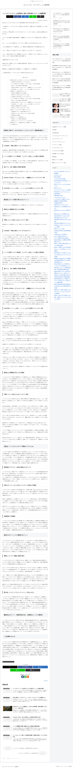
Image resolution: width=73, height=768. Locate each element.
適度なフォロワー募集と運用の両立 (19, 118)
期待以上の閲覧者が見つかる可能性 (19, 93)
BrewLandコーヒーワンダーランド (62, 191)
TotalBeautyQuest (58, 202)
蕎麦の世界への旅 (58, 195)
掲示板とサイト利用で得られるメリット (19, 91)
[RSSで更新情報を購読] (28, 677)
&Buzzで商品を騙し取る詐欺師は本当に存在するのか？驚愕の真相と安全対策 (62, 286)
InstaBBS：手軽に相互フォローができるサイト (21, 81)
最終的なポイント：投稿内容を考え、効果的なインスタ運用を (23, 122)
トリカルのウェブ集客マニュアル (62, 199)
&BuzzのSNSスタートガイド (61, 217)
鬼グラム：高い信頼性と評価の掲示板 (19, 85)
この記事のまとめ (14, 124)
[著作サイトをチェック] (22, 677)
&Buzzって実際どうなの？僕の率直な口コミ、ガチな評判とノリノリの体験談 (62, 249)
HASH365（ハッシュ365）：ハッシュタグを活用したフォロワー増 (25, 89)
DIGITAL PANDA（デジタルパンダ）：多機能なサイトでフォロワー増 (26, 87)
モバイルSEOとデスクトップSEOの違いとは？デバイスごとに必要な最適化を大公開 (61, 15)
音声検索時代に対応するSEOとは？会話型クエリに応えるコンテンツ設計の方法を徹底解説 (61, 22)
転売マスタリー (57, 188)
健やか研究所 (57, 177)
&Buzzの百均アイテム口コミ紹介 (62, 215)
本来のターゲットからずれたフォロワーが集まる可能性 (23, 113)
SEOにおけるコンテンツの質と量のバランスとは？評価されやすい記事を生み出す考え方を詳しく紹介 (61, 30)
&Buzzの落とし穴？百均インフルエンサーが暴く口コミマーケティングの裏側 (62, 254)
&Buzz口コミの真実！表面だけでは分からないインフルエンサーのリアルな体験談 (62, 291)
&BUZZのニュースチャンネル (61, 204)
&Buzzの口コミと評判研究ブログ (62, 214)
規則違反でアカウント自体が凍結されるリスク (21, 111)
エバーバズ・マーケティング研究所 (62, 189)
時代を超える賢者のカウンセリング (62, 223)
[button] (40, 16)
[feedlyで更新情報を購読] (25, 677)
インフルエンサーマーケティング (9, 661)
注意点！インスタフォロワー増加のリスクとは (20, 109)
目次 (24, 77)
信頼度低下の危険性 (16, 115)
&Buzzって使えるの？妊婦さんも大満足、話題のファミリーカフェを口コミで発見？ (62, 297)
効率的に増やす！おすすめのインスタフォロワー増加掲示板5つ (24, 80)
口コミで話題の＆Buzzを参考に (61, 238)
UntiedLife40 (57, 193)
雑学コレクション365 (59, 228)
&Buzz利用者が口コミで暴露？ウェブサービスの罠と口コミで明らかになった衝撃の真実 (62, 280)
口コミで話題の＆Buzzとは (60, 236)
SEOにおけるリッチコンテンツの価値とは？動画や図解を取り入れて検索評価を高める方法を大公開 (61, 45)
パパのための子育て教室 (60, 178)
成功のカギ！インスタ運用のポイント (18, 117)
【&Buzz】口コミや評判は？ (61, 234)
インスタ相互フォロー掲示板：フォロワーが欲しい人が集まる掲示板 (26, 83)
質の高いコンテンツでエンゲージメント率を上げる (22, 120)
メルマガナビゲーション (60, 197)
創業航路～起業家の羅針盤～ (61, 201)
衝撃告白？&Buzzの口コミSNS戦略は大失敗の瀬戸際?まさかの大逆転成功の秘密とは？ (62, 260)
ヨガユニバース (57, 175)
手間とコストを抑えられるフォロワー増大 (20, 94)
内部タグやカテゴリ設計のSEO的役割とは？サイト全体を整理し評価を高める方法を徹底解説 (61, 38)
